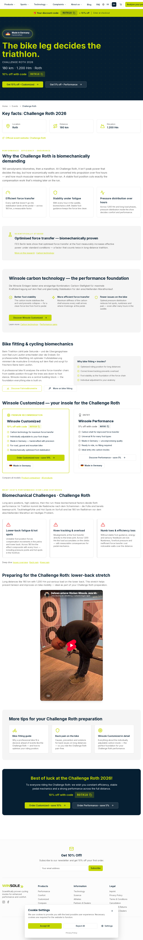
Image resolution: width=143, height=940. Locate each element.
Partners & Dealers (82, 903)
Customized (43, 899)
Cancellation (115, 903)
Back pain (34, 562)
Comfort (41, 895)
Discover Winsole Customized (28, 317)
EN (114, 4)
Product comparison (31, 478)
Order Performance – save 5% (93, 805)
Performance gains (48, 324)
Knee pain (44, 562)
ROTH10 (67, 13)
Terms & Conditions (118, 899)
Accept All (45, 926)
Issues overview (20, 562)
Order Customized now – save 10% (33, 457)
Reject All (80, 926)
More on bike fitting (62, 388)
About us (75, 4)
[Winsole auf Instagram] (3, 902)
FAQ (98, 4)
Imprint (112, 891)
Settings (109, 926)
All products (47, 478)
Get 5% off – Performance (64, 84)
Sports (23, 4)
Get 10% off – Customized (20, 84)
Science (77, 895)
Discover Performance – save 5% (105, 457)
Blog (89, 4)
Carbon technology (45, 253)
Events (15, 106)
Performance (44, 891)
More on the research (25, 253)
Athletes (77, 899)
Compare (42, 903)
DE (108, 4)
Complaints (58, 4)
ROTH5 (103, 426)
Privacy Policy (71, 933)
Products (8, 4)
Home (5, 106)
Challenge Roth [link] (29, 106)
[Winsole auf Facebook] (8, 902)
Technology (40, 4)
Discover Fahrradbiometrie (24, 388)
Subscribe (96, 868)
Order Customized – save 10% (45, 805)
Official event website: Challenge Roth (26, 138)
